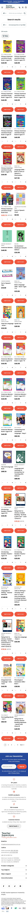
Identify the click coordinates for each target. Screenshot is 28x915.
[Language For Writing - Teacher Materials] (7, 579)
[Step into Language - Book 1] (7, 312)
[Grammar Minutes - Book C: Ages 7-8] (20, 349)
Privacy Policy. (16, 773)
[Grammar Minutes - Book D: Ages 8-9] (7, 349)
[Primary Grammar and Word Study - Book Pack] (7, 199)
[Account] (23, 7)
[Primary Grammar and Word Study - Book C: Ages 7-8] (7, 158)
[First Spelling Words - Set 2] (7, 707)
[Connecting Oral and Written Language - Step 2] (20, 419)
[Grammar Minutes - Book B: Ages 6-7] (7, 384)
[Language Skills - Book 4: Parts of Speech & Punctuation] (20, 158)
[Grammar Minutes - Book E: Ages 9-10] (7, 419)
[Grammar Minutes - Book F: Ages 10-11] (20, 384)
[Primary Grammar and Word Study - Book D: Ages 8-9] (20, 46)
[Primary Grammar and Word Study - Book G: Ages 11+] (7, 121)
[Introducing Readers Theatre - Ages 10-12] (20, 542)
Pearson (3, 464)
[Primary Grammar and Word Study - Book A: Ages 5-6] (7, 46)
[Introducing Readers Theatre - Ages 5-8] (7, 542)
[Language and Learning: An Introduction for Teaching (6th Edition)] (20, 457)
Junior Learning (5, 281)
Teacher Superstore (11, 892)
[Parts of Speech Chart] (20, 199)
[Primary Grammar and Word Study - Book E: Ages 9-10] (20, 84)
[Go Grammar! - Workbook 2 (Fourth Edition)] (20, 236)
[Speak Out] (20, 312)
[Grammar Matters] (7, 236)
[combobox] (14, 13)
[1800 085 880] (20, 7)
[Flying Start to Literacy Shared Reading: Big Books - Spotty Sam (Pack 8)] (20, 707)
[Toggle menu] (2, 7)
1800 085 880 (14, 850)
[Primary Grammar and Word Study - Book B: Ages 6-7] (20, 121)
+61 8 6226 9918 (13, 852)
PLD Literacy (17, 427)
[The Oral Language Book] (7, 457)
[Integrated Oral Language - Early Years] (7, 670)
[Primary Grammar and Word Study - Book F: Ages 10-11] (7, 84)
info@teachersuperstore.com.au (10, 844)
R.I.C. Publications (6, 54)
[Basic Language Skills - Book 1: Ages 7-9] (20, 273)
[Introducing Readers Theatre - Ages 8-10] (7, 499)
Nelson (16, 244)
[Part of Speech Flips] (7, 273)
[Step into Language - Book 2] (20, 625)
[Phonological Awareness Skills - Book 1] (20, 670)
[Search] (25, 13)
